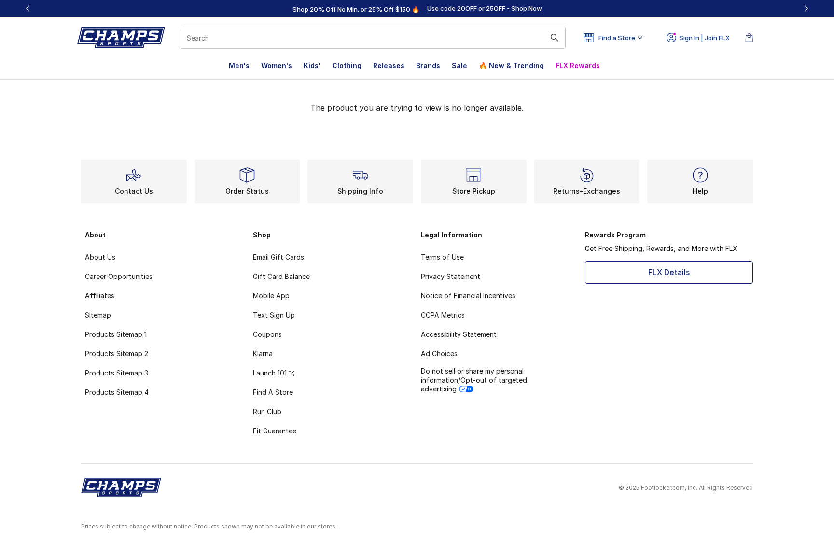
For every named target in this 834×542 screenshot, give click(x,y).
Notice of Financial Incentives (468, 296)
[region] (417, 8)
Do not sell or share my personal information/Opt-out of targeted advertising (474, 379)
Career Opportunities (119, 276)
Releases (388, 65)
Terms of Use (442, 257)
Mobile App (271, 296)
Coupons (267, 334)
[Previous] (28, 8)
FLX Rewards (578, 65)
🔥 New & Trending (511, 65)
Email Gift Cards (278, 257)
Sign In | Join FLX (704, 38)
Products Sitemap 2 (116, 353)
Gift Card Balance (281, 276)
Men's (239, 65)
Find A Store (273, 392)
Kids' (312, 65)
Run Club (267, 411)
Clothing (346, 65)
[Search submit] (554, 37)
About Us (100, 257)
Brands (428, 65)
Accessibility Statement (459, 334)
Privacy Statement (450, 276)
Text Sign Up (274, 315)
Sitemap (98, 315)
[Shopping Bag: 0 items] (749, 37)
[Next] (806, 8)
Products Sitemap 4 (117, 392)
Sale (459, 65)
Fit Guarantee (274, 431)
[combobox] (373, 37)
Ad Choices (439, 353)
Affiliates (99, 296)
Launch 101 (270, 373)
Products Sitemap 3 (116, 373)
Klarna (263, 353)
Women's (276, 65)
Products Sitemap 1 (116, 334)
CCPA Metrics (443, 315)
